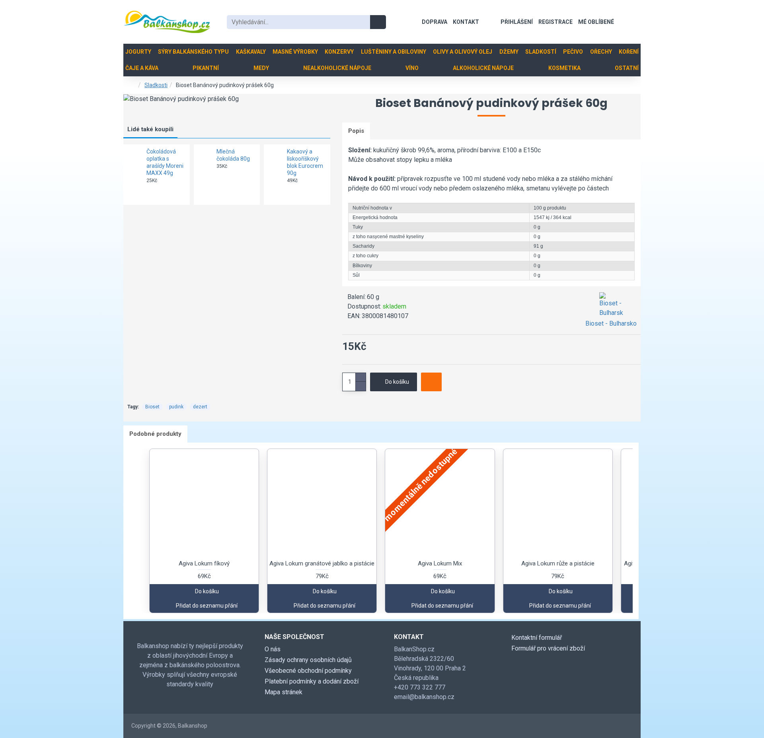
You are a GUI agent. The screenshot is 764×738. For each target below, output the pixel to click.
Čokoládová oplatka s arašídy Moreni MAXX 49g (164, 162)
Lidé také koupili (150, 129)
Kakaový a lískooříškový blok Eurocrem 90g (305, 162)
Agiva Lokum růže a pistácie (557, 563)
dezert (200, 407)
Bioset (152, 407)
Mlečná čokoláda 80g (233, 155)
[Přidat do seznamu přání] (431, 382)
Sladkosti (156, 85)
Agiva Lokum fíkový (204, 563)
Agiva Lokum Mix (440, 563)
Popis (356, 130)
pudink (176, 407)
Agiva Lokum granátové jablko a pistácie (321, 563)
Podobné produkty (155, 433)
